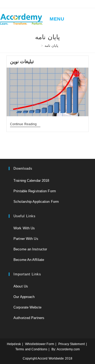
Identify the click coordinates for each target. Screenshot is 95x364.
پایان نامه (51, 46)
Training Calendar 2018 (31, 181)
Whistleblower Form (39, 344)
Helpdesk (14, 344)
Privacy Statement (71, 344)
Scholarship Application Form (36, 202)
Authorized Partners (28, 318)
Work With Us (24, 228)
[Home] (38, 46)
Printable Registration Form (34, 191)
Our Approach (24, 297)
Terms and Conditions (31, 349)
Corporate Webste (27, 307)
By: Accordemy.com (65, 349)
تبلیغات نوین (22, 61)
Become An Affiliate (28, 260)
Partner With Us (25, 239)
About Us (20, 286)
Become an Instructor (30, 249)
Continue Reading (25, 124)
